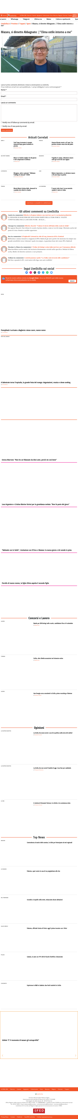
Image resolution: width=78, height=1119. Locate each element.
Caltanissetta (46, 15)
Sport (70, 19)
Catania (34, 15)
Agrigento (39, 15)
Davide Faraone (38, 734)
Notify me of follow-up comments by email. (19, 122)
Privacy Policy (4, 1117)
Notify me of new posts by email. (15, 126)
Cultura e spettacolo (55, 19)
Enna (51, 15)
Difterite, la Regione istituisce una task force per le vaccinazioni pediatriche (47, 215)
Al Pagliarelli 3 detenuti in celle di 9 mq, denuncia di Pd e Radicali (42, 236)
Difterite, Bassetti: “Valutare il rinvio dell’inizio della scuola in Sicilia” (47, 226)
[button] (2, 1055)
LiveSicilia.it (5, 23)
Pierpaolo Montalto (39, 770)
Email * (3, 96)
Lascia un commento (8, 102)
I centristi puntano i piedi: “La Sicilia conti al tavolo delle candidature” (46, 258)
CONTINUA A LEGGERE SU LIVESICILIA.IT (39, 203)
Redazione (17, 161)
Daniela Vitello (18, 147)
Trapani (70, 15)
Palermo (29, 15)
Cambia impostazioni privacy (44, 1117)
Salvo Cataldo (18, 192)
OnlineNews (5, 332)
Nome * (4, 90)
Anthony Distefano (19, 176)
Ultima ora (31, 19)
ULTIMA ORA (23, 15)
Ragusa (60, 15)
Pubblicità (19, 1117)
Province (14, 23)
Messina (55, 15)
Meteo (41, 19)
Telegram (19, 19)
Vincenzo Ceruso (38, 805)
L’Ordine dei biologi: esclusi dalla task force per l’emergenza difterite (53, 247)
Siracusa (65, 15)
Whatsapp (7, 19)
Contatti (13, 1117)
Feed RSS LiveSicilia (29, 1117)
